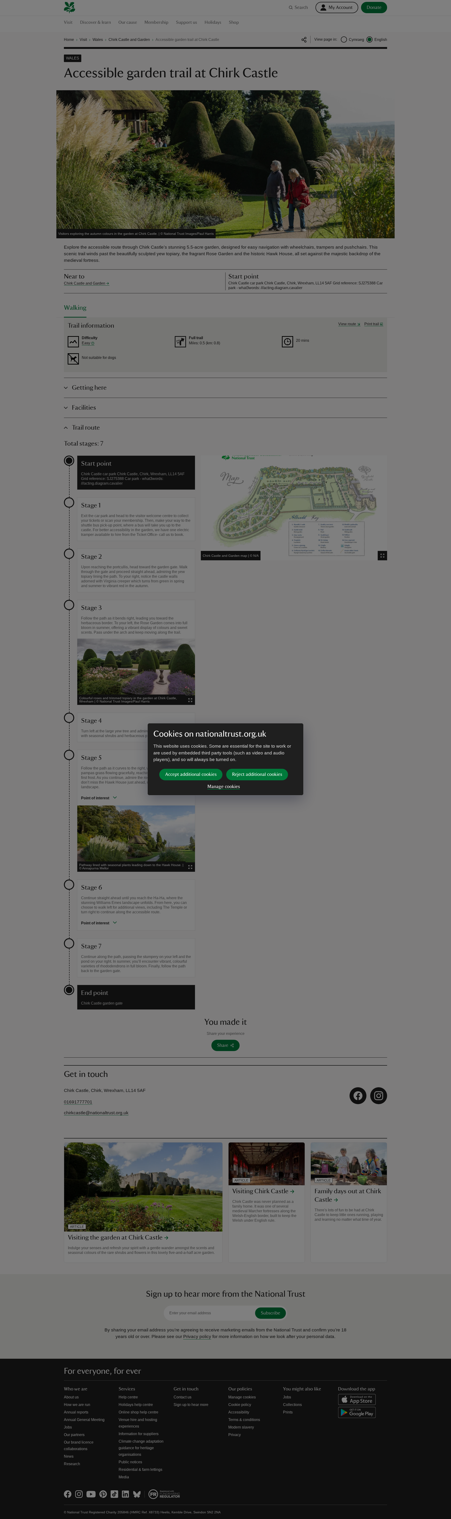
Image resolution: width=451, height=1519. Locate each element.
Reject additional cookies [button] (257, 774)
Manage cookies (223, 786)
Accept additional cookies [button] (191, 774)
